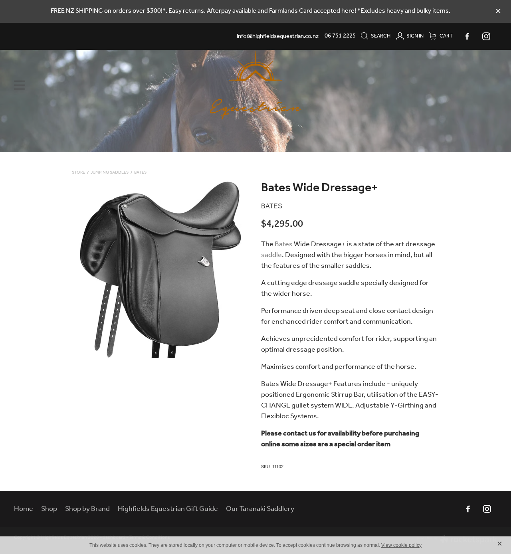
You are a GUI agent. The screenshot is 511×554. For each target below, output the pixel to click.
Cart (446, 36)
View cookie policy (401, 545)
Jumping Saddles (110, 172)
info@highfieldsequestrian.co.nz (278, 36)
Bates (140, 172)
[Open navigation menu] (74, 85)
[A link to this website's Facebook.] (467, 36)
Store (78, 172)
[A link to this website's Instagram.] (485, 36)
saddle (271, 255)
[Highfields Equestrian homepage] (255, 85)
